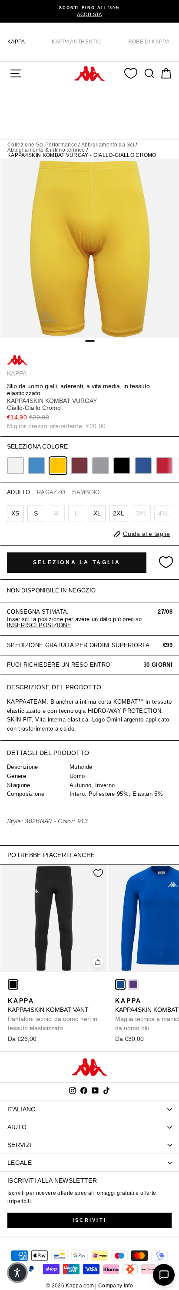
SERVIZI (19, 1144)
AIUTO (17, 1127)
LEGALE (19, 1162)
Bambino (85, 492)
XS (15, 513)
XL (97, 513)
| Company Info (114, 1286)
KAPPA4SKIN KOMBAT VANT (52, 1014)
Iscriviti (90, 1220)
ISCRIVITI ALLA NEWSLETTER (52, 1180)
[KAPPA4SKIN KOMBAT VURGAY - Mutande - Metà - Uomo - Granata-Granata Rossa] (79, 465)
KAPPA (16, 42)
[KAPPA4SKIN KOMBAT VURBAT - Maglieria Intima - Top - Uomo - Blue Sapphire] (120, 984)
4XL (163, 513)
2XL (118, 513)
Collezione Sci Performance (42, 144)
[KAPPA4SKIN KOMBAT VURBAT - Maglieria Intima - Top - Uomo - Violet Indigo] (133, 984)
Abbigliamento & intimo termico (46, 150)
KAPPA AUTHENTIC (76, 42)
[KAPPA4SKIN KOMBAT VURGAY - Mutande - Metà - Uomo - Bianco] (15, 465)
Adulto (18, 492)
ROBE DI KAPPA (148, 42)
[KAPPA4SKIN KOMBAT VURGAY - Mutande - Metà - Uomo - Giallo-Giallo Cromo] (58, 465)
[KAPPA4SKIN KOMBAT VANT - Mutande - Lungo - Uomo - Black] (13, 984)
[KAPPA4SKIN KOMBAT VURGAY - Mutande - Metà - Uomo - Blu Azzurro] (36, 465)
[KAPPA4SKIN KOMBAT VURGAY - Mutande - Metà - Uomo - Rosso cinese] (164, 465)
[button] (17, 1272)
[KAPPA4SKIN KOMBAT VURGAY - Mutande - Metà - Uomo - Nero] (121, 465)
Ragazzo (51, 492)
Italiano (21, 1109)
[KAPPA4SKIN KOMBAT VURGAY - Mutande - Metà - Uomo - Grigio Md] (100, 465)
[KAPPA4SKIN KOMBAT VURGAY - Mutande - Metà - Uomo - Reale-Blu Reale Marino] (143, 465)
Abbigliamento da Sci (107, 144)
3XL (141, 513)
